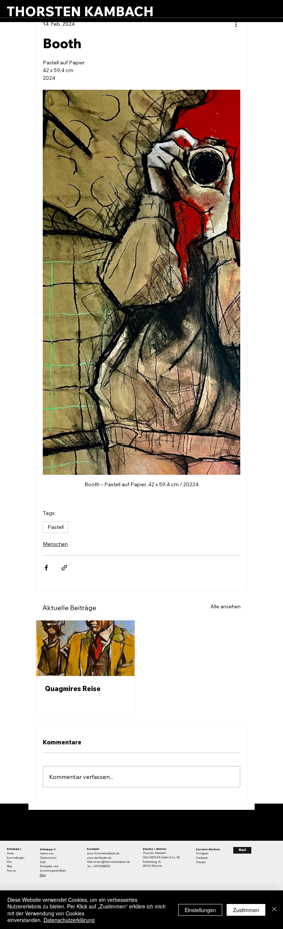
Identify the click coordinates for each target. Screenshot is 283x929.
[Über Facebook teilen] (46, 567)
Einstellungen (200, 910)
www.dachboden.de (99, 857)
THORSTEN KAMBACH (80, 11)
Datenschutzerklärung (69, 919)
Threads (201, 862)
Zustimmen (246, 910)
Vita (9, 862)
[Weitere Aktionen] (235, 23)
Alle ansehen (225, 606)
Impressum (46, 853)
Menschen (55, 544)
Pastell (56, 527)
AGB (42, 862)
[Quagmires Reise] (85, 648)
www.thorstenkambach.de (103, 853)
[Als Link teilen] (64, 567)
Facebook (202, 857)
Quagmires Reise (73, 688)
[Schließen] (274, 909)
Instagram (202, 853)
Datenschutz (48, 857)
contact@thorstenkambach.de (111, 862)
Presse (11, 870)
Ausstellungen (15, 857)
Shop (43, 875)
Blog (9, 866)
